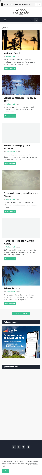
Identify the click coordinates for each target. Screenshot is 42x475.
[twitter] (14, 447)
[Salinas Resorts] (21, 276)
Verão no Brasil (12, 53)
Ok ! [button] (5, 471)
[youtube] (23, 447)
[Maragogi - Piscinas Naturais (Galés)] (21, 228)
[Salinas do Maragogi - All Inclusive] (21, 133)
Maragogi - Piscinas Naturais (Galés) (19, 242)
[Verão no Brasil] (21, 40)
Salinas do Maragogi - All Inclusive (17, 147)
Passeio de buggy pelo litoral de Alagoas (21, 194)
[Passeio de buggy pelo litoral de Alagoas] (21, 180)
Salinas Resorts (12, 288)
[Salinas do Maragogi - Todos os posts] (21, 85)
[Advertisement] (21, 415)
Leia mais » (9, 68)
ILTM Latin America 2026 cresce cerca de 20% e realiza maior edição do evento (18, 4)
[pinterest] (28, 447)
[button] (36, 4)
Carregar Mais (20, 313)
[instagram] (18, 447)
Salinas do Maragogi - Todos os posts (20, 99)
